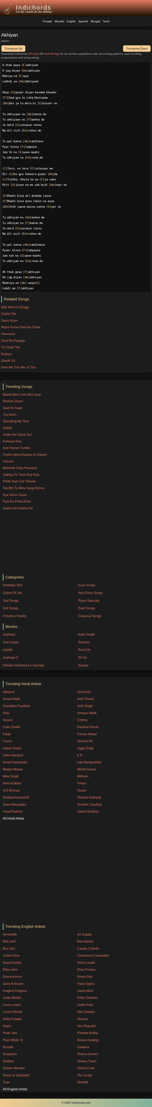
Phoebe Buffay (87, 1033)
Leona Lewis (12, 1005)
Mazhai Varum (13, 401)
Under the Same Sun (17, 434)
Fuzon (7, 741)
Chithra (82, 720)
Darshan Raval (87, 727)
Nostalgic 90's (13, 585)
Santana (83, 1047)
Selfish (7, 428)
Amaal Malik (11, 699)
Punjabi (47, 21)
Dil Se (82, 657)
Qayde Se (8, 360)
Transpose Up (13, 48)
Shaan (81, 790)
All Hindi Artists (13, 818)
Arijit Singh (85, 706)
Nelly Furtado (12, 1019)
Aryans (8, 720)
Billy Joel (9, 941)
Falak (7, 734)
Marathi (59, 21)
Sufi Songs (10, 608)
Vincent (8, 461)
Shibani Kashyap (89, 797)
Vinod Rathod (12, 811)
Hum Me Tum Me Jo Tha (18, 367)
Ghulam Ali (85, 741)
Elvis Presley (86, 969)
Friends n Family (14, 616)
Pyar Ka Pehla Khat (16, 501)
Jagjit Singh (85, 748)
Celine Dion (11, 955)
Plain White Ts (13, 1040)
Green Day (84, 976)
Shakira (8, 1061)
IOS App (33, 53)
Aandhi (8, 649)
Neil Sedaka (86, 1012)
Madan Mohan (13, 769)
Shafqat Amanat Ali (16, 797)
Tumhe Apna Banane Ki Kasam (25, 454)
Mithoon (82, 776)
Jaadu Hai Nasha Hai (18, 508)
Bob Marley (85, 941)
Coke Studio (11, 727)
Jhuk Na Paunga (13, 340)
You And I (9, 414)
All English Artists (15, 1089)
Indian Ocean (12, 748)
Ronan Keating (87, 1040)
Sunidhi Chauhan (89, 804)
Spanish (83, 21)
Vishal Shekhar (88, 811)
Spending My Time (16, 421)
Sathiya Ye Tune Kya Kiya (21, 474)
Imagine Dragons (15, 990)
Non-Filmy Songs (90, 593)
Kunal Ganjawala (15, 762)
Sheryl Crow (86, 1068)
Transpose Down (136, 48)
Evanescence (12, 976)
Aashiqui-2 (10, 657)
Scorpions (10, 1054)
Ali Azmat (83, 692)
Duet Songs (86, 608)
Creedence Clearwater (93, 955)
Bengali (95, 21)
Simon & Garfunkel (16, 1075)
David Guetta (12, 962)
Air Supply (84, 934)
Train (6, 1082)
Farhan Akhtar (87, 734)
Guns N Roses (13, 983)
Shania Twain (87, 1061)
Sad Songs (10, 600)
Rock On (84, 649)
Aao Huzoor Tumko (16, 448)
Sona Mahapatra (14, 804)
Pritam (81, 783)
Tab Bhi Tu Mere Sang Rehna (23, 488)
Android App (51, 53)
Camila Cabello (88, 948)
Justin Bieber (12, 997)
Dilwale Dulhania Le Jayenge (23, 665)
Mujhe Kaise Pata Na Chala (20, 327)
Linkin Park (85, 1005)
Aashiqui (9, 634)
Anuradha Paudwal (16, 706)
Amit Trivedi (85, 699)
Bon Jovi (9, 948)
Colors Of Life (12, 593)
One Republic (87, 1026)
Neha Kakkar (12, 783)
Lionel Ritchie (12, 1012)
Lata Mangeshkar (89, 762)
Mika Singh (11, 776)
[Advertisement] (77, 542)
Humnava (8, 334)
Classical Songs (89, 616)
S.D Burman (11, 790)
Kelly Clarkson (87, 997)
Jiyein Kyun (9, 320)
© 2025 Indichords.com (76, 1102)
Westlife (82, 1082)
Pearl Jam (10, 1033)
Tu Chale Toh (10, 347)
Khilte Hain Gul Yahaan (19, 481)
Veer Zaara (10, 642)
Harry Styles (85, 983)
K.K (79, 755)
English (71, 21)
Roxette (8, 1047)
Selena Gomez (87, 1054)
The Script (84, 1075)
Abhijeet (8, 692)
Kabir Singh (86, 634)
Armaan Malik (87, 713)
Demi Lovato (86, 962)
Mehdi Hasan (86, 769)
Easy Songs (86, 585)
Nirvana (82, 1019)
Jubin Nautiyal (13, 755)
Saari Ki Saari (12, 408)
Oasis (7, 1026)
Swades (84, 642)
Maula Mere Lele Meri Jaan (22, 394)
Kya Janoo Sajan (15, 495)
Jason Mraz (85, 990)
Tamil (106, 21)
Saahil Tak (8, 313)
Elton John (10, 969)
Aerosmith (10, 934)
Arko (6, 713)
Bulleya (6, 354)
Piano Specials (89, 600)
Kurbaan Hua (12, 441)
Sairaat (83, 665)
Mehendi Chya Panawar (20, 468)
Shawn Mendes (14, 1068)
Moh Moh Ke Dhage (15, 307)
